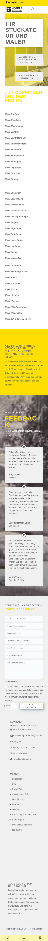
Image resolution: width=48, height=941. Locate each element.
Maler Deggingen (13, 167)
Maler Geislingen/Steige (16, 216)
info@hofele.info (20, 753)
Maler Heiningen (13, 246)
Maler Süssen (11, 289)
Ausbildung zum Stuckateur (24, 814)
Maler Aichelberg (13, 120)
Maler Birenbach (13, 150)
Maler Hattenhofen (14, 240)
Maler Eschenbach (14, 199)
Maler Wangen (12, 301)
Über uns (16, 804)
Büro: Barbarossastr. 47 (23, 730)
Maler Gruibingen (13, 234)
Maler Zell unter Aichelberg (18, 319)
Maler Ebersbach (13, 193)
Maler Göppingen (13, 228)
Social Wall (17, 789)
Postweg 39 (15, 741)
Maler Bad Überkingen (15, 144)
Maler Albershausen (14, 126)
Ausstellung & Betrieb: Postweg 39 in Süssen (28, 59)
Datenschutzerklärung (22, 825)
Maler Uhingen (12, 295)
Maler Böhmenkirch (14, 156)
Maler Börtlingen (13, 161)
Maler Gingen (11, 222)
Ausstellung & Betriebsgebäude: (27, 736)
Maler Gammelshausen (16, 210)
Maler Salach (11, 277)
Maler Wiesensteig (14, 313)
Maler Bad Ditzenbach (15, 138)
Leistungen (17, 779)
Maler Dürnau (11, 179)
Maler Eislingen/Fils (14, 205)
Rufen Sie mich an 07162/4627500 (28, 77)
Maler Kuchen (11, 252)
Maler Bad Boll (12, 132)
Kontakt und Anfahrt (22, 759)
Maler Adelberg (12, 114)
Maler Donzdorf (12, 173)
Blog (14, 784)
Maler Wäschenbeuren (16, 307)
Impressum (17, 830)
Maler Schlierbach (13, 283)
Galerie (15, 809)
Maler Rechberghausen (16, 272)
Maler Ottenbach (13, 266)
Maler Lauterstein (13, 258)
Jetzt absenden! (31, 706)
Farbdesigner (18, 820)
